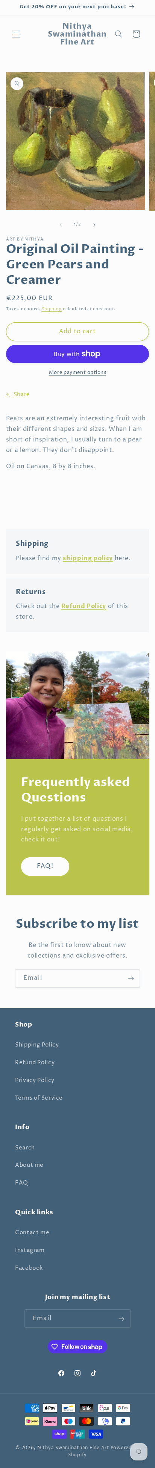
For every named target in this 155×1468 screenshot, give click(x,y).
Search (25, 1148)
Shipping (52, 309)
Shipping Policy (37, 1045)
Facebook (29, 1268)
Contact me (32, 1233)
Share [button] (22, 394)
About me (29, 1165)
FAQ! (45, 866)
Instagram (30, 1250)
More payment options (77, 372)
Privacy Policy (35, 1080)
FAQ (21, 1183)
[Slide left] (60, 225)
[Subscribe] (131, 978)
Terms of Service (39, 1098)
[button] (15, 34)
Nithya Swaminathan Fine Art (73, 1448)
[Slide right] (94, 225)
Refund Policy (35, 1063)
